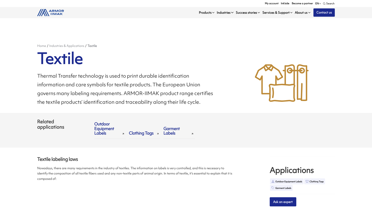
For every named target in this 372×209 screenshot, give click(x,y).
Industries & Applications (66, 46)
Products (205, 12)
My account (272, 3)
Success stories (246, 12)
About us (301, 12)
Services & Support (276, 12)
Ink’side (285, 3)
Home (41, 46)
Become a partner (302, 3)
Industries (223, 12)
